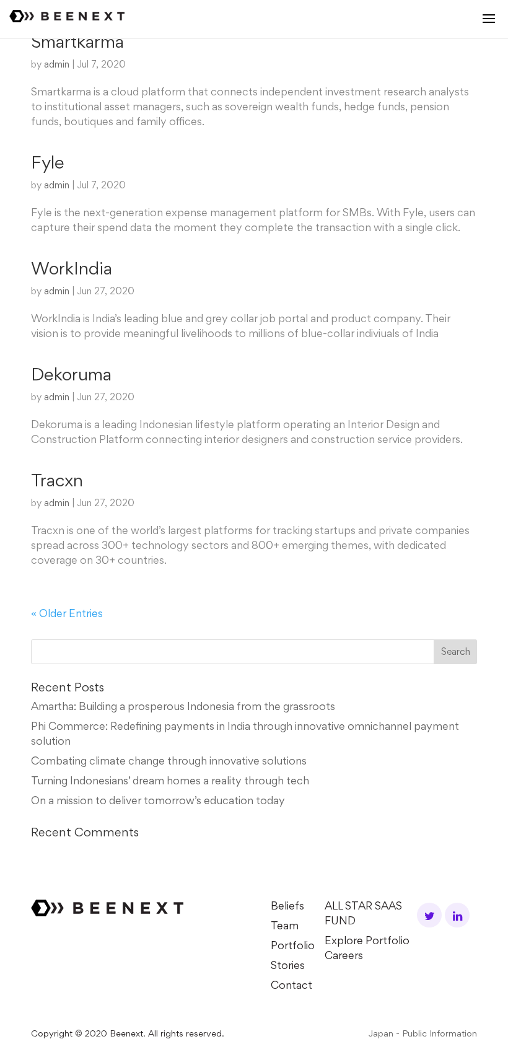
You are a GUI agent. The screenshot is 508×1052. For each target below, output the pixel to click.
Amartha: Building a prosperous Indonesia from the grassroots (183, 707)
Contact (291, 986)
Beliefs (287, 907)
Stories (288, 966)
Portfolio (293, 947)
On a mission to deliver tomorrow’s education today (158, 802)
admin (56, 65)
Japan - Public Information (423, 1034)
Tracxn (57, 482)
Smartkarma (77, 43)
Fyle (47, 164)
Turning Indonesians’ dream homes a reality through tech (170, 782)
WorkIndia (71, 270)
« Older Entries (67, 615)
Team (285, 927)
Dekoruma (71, 376)
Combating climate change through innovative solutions (169, 762)
